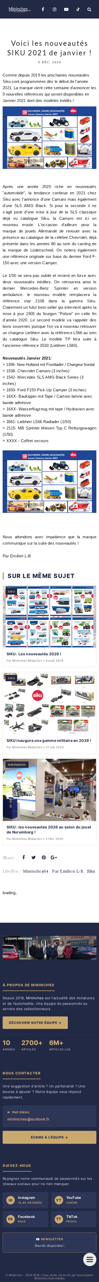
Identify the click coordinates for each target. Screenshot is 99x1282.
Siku (91, 871)
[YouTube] (66, 9)
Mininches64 (35, 871)
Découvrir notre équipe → (35, 1023)
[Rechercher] (89, 9)
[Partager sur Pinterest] (44, 857)
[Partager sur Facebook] (23, 857)
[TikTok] (78, 9)
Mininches (15, 1275)
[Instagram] (55, 9)
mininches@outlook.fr (28, 1119)
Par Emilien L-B (67, 871)
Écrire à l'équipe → (49, 1137)
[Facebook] (43, 9)
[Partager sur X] (33, 857)
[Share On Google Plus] (54, 857)
